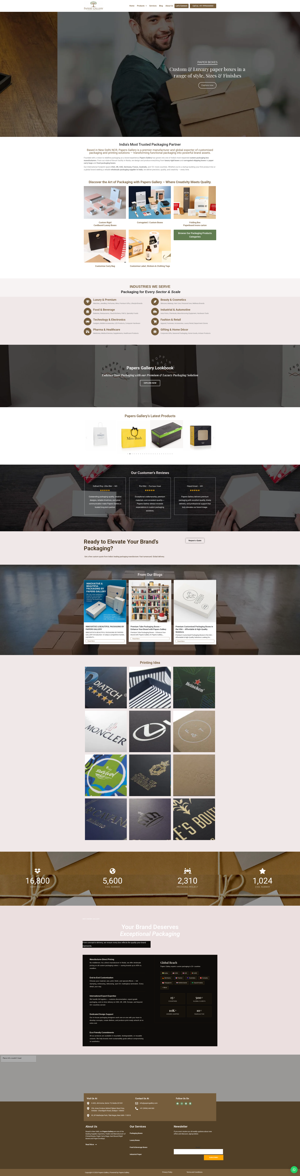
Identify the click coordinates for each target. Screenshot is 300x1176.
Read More (91, 641)
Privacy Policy (167, 1172)
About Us (169, 6)
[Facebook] (177, 1103)
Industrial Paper (136, 1154)
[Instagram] (181, 1103)
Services (153, 6)
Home (131, 6)
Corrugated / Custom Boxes (150, 222)
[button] (142, 6)
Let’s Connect (181, 6)
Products (140, 6)
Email (198, 1147)
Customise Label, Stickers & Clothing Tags (150, 266)
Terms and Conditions (194, 1172)
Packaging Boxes (136, 1133)
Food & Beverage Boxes (138, 1147)
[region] (150, 74)
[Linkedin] (190, 1103)
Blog (161, 6)
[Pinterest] (186, 1103)
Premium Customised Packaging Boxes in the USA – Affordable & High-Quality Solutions (194, 629)
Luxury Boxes (135, 1140)
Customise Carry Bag (105, 266)
